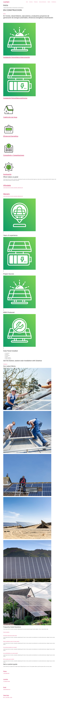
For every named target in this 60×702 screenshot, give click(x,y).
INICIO (4, 13)
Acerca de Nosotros (42, 1)
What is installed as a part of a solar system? (11, 641)
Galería (49, 1)
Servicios (31, 1)
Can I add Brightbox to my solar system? (10, 653)
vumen (6, 2)
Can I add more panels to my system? (10, 647)
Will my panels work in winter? (8, 659)
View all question (6, 632)
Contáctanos (53, 1)
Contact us (5, 364)
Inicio (27, 1)
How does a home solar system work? (10, 635)
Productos (36, 1)
